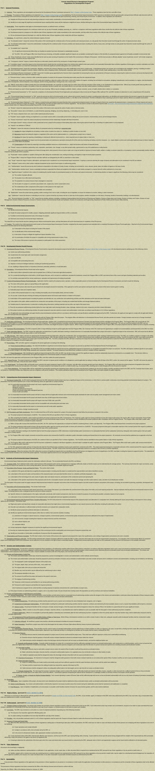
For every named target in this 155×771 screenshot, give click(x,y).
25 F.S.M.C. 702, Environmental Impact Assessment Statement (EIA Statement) (130, 103)
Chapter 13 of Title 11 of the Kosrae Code (63, 695)
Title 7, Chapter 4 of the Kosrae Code (81, 12)
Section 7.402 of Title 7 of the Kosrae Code (98, 249)
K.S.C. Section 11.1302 (34, 703)
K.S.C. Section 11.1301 (34, 693)
